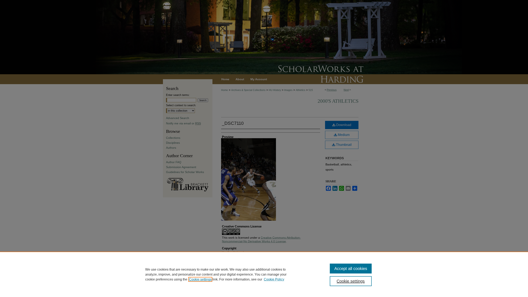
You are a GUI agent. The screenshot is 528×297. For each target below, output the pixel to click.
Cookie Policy (274, 279)
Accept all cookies (350, 268)
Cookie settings (200, 279)
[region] (264, 274)
